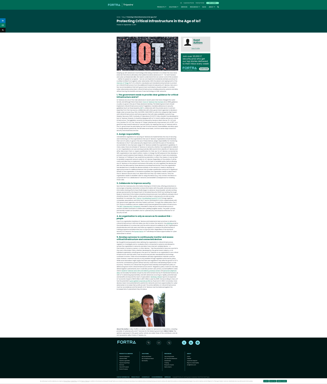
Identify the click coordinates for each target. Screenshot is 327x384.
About (212, 7)
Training (166, 363)
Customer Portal (189, 3)
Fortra (188, 356)
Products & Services (126, 353)
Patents (189, 358)
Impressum (167, 377)
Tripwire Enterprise (124, 356)
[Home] (121, 5)
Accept (266, 381)
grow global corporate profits (140, 281)
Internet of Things (123, 83)
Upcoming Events (169, 356)
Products (161, 7)
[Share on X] (3, 30)
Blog (204, 7)
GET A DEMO (212, 3)
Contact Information (123, 377)
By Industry (145, 360)
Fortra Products (123, 369)
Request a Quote (169, 365)
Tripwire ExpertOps (124, 363)
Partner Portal (200, 3)
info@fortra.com (191, 365)
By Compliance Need (148, 358)
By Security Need (146, 356)
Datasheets (167, 360)
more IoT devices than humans (153, 102)
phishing (169, 223)
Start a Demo (168, 367)
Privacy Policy (67, 381)
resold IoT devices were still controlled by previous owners (140, 271)
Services (184, 7)
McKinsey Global (156, 277)
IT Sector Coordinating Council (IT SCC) (148, 198)
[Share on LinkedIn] (3, 20)
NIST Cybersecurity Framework (130, 206)
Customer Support (192, 360)
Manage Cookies (281, 381)
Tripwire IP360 (123, 358)
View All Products (124, 367)
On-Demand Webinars (170, 358)
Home (118, 17)
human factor (138, 231)
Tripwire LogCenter (124, 360)
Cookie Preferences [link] (157, 377)
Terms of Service (85, 381)
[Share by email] (3, 25)
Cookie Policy (74, 381)
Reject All (272, 381)
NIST (141, 108)
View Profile (195, 48)
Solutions (173, 7)
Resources (195, 7)
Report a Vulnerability (193, 363)
